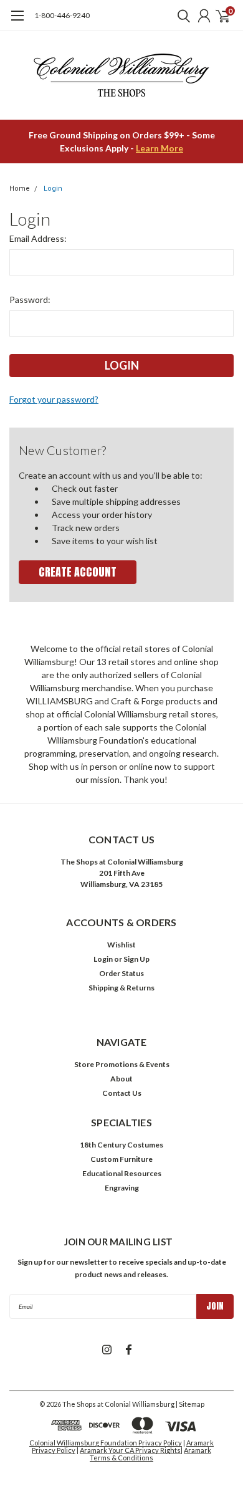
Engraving (122, 1187)
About (121, 1078)
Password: (29, 299)
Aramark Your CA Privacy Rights (130, 1450)
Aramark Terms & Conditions (150, 1454)
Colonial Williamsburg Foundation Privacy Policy (105, 1443)
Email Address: (38, 238)
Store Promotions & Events (121, 1064)
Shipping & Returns (121, 987)
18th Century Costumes (121, 1144)
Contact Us (121, 1093)
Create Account (78, 571)
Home (19, 188)
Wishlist (121, 944)
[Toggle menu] (17, 21)
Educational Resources (121, 1173)
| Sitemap (190, 1404)
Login (53, 188)
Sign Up (136, 959)
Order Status (121, 973)
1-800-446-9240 (62, 15)
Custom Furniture (121, 1159)
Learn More (159, 148)
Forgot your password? (53, 399)
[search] (180, 15)
